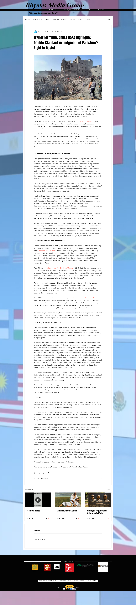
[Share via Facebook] (35, 473)
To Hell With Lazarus (33, 511)
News (47, 19)
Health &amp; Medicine (60, 19)
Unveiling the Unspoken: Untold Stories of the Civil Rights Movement (97, 512)
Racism (72, 19)
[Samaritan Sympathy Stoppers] (68, 500)
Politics (80, 19)
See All (109, 489)
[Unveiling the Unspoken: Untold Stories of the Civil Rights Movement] (98, 500)
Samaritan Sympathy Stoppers (67, 511)
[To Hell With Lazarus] (38, 500)
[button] (109, 19)
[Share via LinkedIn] (44, 473)
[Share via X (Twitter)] (39, 473)
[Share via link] (48, 473)
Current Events (37, 19)
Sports (88, 19)
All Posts (27, 19)
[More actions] (101, 32)
